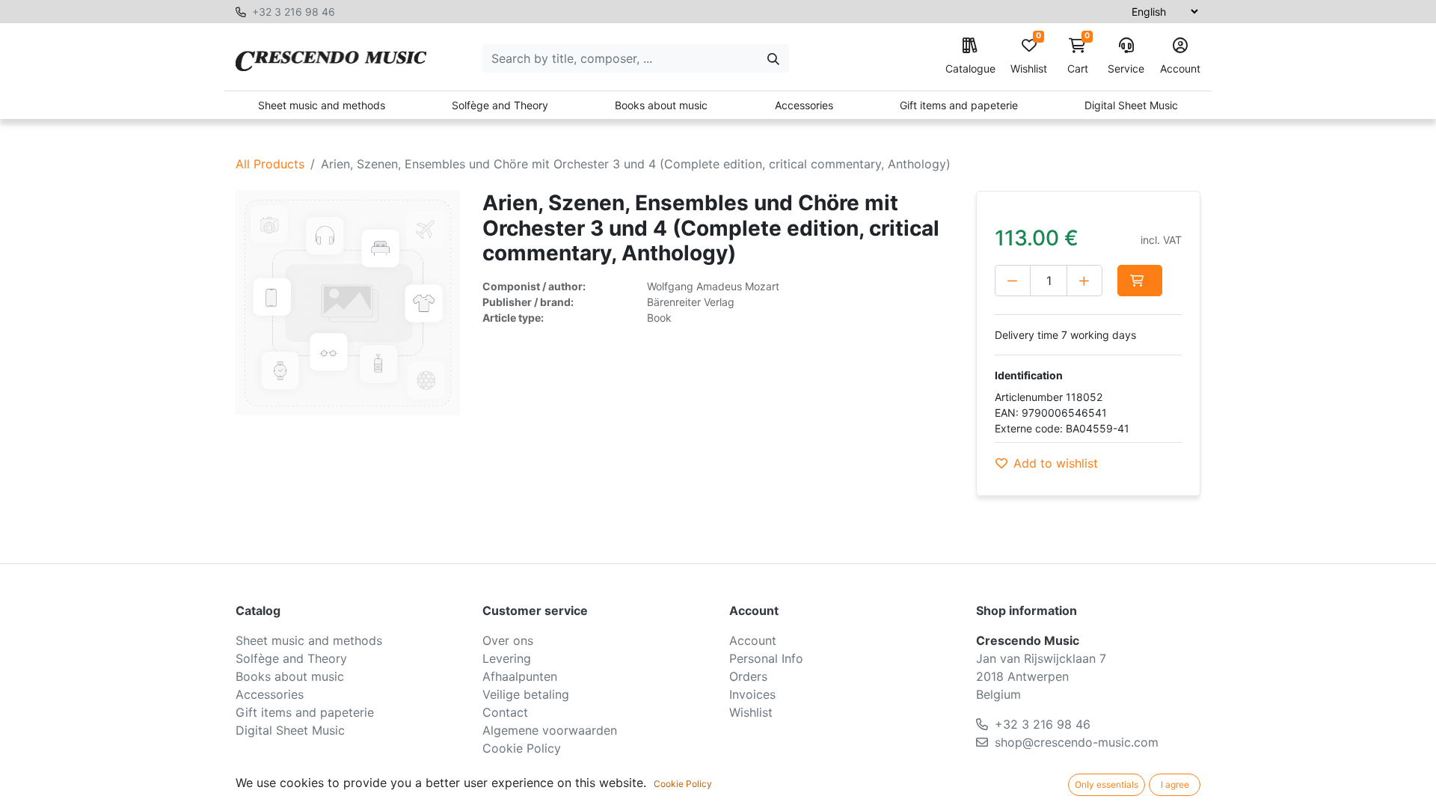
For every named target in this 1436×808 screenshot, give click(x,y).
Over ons (507, 640)
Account (1180, 68)
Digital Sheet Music (1131, 105)
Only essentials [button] (1106, 784)
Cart (1078, 56)
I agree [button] (1175, 784)
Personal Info (766, 658)
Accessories (804, 105)
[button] (1139, 280)
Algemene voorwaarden (549, 730)
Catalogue (970, 68)
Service (1126, 68)
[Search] (773, 58)
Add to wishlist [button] (1055, 463)
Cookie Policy (521, 748)
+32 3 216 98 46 (293, 11)
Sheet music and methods (321, 105)
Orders (748, 676)
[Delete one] (1013, 280)
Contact (505, 712)
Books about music (661, 105)
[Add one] (1084, 280)
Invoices (752, 694)
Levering (506, 658)
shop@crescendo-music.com (1077, 742)
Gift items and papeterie (959, 105)
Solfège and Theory (500, 105)
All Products (270, 163)
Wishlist (1028, 56)
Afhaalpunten (519, 676)
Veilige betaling (525, 694)
